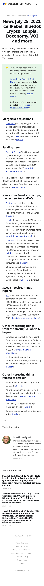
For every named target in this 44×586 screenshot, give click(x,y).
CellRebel (10, 123)
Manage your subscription (22, 550)
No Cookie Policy (22, 557)
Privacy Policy (22, 560)
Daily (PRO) (32, 16)
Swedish (29, 168)
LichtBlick (10, 253)
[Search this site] (36, 4)
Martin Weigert (22, 437)
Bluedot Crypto (13, 152)
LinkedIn (22, 563)
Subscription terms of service (22, 553)
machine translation (15, 171)
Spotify (9, 203)
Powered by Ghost (22, 570)
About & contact (22, 543)
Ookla (16, 136)
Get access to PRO (22, 546)
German (18, 350)
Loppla (9, 220)
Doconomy (10, 240)
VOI (7, 295)
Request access (19, 187)
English (19, 139)
